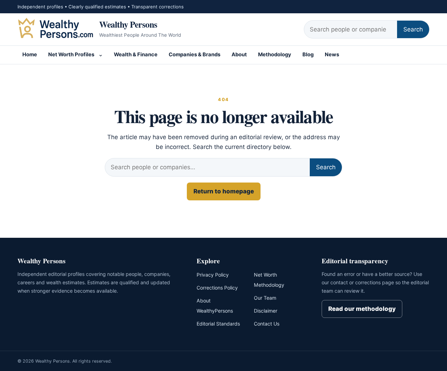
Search (413, 29)
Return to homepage (223, 191)
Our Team (265, 298)
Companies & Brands (194, 54)
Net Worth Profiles (71, 54)
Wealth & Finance (135, 54)
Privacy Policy (213, 275)
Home (29, 54)
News (332, 54)
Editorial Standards (218, 324)
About (239, 54)
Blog (308, 54)
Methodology (274, 54)
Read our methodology (362, 308)
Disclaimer (265, 311)
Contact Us (266, 324)
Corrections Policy (217, 288)
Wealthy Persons (128, 24)
